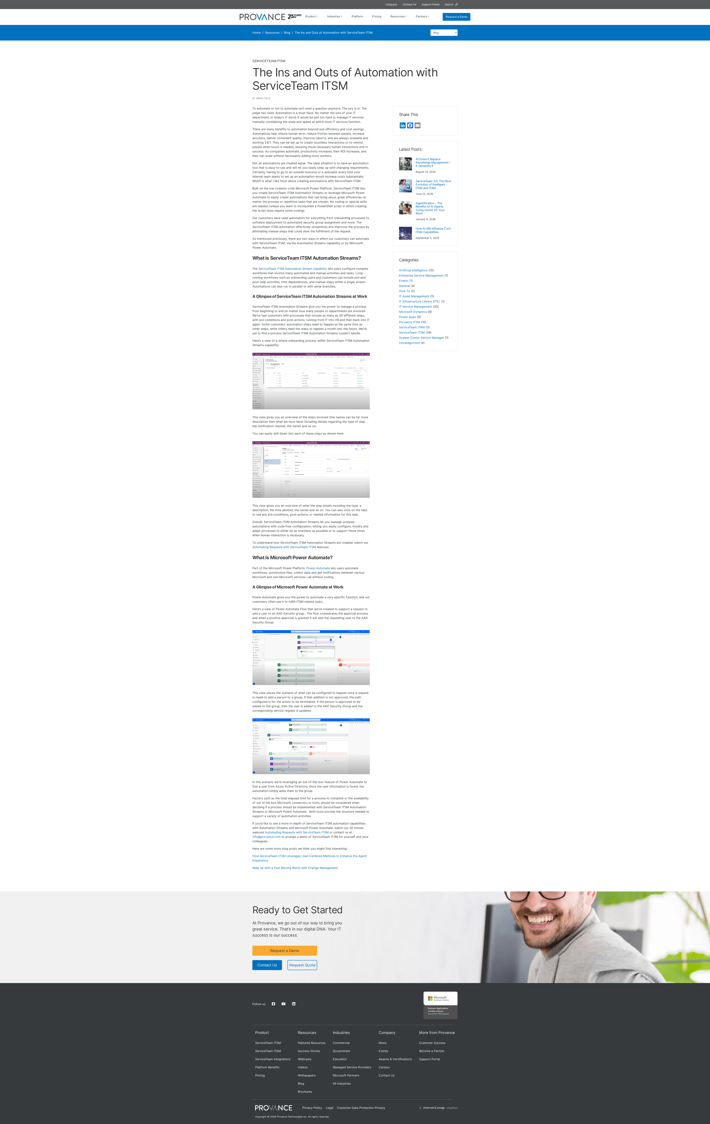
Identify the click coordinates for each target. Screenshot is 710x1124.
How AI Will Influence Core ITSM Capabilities (433, 230)
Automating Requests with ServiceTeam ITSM (284, 547)
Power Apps (407, 317)
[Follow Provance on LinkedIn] (293, 1004)
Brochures (305, 1091)
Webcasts (304, 1059)
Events (403, 280)
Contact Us (267, 965)
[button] (451, 4)
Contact (409, 4)
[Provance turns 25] (294, 17)
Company (391, 4)
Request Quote (302, 965)
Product (310, 16)
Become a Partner (431, 1051)
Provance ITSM (409, 322)
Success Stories (309, 1051)
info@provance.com (266, 837)
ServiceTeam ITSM (412, 332)
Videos (302, 1067)
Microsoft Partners (346, 1075)
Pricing (376, 16)
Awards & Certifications (395, 1059)
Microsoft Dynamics (413, 312)
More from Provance (437, 1032)
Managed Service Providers (352, 1067)
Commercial (341, 1043)
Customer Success (432, 1043)
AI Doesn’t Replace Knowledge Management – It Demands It (433, 162)
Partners (421, 16)
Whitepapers (306, 1075)
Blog (287, 32)
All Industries (342, 1083)
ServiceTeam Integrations (272, 1059)
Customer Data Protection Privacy (361, 1108)
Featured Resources (311, 1043)
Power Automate (318, 568)
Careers (384, 1067)
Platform (357, 16)
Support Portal (429, 1059)
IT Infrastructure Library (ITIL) (419, 301)
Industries (333, 16)
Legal (329, 1108)
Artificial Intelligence (413, 270)
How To (404, 291)
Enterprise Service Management (421, 275)
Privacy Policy (312, 1108)
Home (256, 32)
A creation (438, 1108)
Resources (397, 16)
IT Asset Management (414, 296)
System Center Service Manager (421, 337)
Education (340, 1059)
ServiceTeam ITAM (412, 327)
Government (341, 1051)
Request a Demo (456, 16)
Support (430, 4)
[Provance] (262, 17)
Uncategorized (409, 343)
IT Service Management (415, 306)
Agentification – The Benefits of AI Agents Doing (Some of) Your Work (430, 208)
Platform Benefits (267, 1067)
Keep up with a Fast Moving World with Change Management (295, 868)
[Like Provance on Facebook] (273, 1004)
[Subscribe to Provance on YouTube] (283, 1004)
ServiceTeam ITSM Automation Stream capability (292, 268)
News (382, 1043)
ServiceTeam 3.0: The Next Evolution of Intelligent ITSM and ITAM (433, 184)
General (404, 286)
